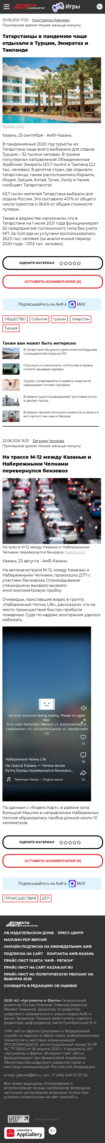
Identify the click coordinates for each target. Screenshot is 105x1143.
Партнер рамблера (46, 1119)
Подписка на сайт (23, 953)
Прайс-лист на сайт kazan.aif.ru (38, 967)
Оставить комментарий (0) (52, 281)
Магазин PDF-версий (25, 940)
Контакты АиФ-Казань (70, 953)
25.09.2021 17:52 (15, 20)
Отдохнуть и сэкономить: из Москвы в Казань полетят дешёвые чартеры (58, 367)
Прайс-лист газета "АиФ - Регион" (39, 960)
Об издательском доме (29, 933)
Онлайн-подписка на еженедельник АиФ (48, 946)
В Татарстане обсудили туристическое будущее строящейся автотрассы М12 (60, 351)
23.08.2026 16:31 (15, 441)
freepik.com (75, 552)
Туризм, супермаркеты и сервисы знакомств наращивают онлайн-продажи (57, 383)
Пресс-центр (71, 933)
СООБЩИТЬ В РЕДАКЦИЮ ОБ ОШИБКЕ (40, 986)
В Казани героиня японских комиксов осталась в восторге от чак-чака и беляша (60, 414)
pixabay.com (13, 126)
